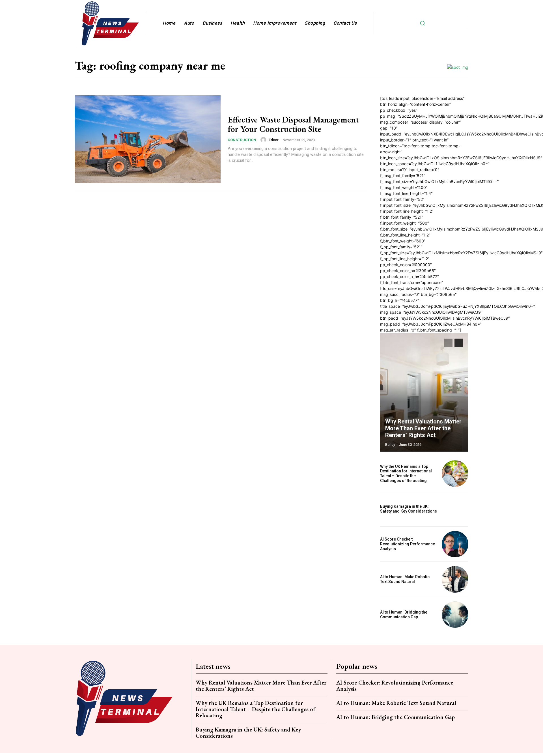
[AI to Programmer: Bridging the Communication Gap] (455, 614)
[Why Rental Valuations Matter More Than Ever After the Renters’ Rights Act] (424, 392)
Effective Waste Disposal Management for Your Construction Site (293, 124)
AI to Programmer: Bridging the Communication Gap (403, 614)
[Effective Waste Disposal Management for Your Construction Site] (148, 139)
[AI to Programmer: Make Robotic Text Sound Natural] (455, 579)
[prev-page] (448, 343)
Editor (274, 140)
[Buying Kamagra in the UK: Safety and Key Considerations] (455, 509)
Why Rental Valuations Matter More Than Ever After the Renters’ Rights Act (423, 428)
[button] (422, 23)
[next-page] (458, 343)
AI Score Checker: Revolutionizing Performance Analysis (407, 544)
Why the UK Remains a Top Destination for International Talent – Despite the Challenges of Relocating (406, 473)
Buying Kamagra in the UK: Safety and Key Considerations (408, 508)
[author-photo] (264, 140)
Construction (242, 140)
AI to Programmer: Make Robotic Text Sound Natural (405, 579)
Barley (390, 444)
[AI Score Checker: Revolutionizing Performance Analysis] (455, 544)
